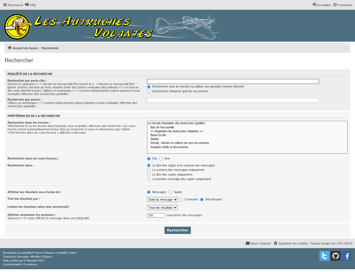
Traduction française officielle (21, 256)
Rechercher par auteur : (24, 99)
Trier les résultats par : (23, 198)
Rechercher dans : (20, 165)
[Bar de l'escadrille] (247, 127)
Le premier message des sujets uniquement (181, 179)
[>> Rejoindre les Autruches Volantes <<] (247, 131)
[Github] (336, 256)
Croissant (191, 199)
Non (167, 158)
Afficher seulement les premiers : (31, 214)
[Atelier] (247, 139)
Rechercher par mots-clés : (27, 80)
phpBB (26, 252)
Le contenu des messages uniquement (177, 169)
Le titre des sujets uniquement (171, 174)
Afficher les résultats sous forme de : (34, 192)
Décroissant (213, 199)
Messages (158, 192)
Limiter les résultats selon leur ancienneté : (38, 206)
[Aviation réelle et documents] (247, 147)
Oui (154, 158)
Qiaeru (48, 256)
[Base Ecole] (247, 135)
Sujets (177, 192)
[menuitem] (30, 5)
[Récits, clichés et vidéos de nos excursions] (247, 143)
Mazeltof (32, 260)
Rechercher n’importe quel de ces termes (179, 91)
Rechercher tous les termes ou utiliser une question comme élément (197, 86)
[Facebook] (347, 256)
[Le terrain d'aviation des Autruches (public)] (247, 123)
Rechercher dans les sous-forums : (33, 158)
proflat (14, 260)
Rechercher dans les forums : (28, 122)
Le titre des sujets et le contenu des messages (183, 165)
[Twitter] (324, 256)
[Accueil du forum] (113, 25)
